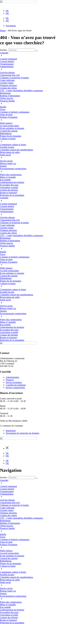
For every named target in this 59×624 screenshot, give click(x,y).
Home (3, 30)
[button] (29, 58)
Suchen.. (4, 50)
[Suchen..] (37, 50)
